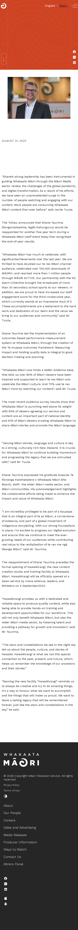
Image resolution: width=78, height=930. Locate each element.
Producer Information (20, 842)
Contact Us (12, 857)
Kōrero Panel (13, 864)
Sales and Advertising (20, 827)
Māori (63, 5)
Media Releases (15, 835)
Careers (9, 820)
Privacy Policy (11, 785)
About (8, 805)
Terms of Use (12, 790)
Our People (12, 813)
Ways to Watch (15, 849)
